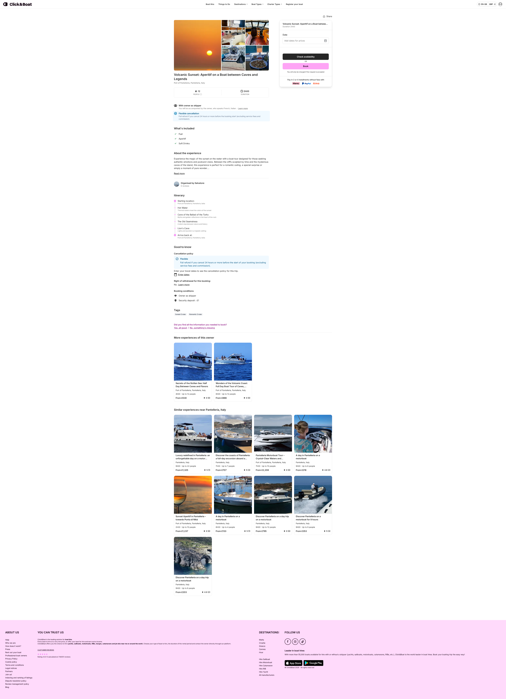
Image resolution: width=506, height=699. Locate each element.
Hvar (261, 652)
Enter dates (183, 274)
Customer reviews (46, 650)
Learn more (183, 284)
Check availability (306, 56)
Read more (179, 173)
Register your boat (294, 4)
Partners (9, 671)
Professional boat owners (16, 655)
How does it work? (13, 646)
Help (7, 640)
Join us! (8, 674)
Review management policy (17, 684)
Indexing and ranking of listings (18, 677)
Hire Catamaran (266, 665)
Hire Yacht (263, 672)
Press (7, 649)
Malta (261, 640)
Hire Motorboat (265, 662)
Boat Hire (210, 4)
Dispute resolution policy (15, 681)
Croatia (262, 643)
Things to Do (224, 4)
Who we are (10, 643)
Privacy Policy (11, 659)
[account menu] (500, 4)
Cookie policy (11, 662)
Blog (7, 687)
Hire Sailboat (264, 659)
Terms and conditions (14, 665)
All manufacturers (266, 675)
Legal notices (11, 668)
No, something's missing (202, 327)
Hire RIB (262, 669)
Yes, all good (180, 327)
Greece (262, 646)
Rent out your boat (13, 652)
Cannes (262, 649)
